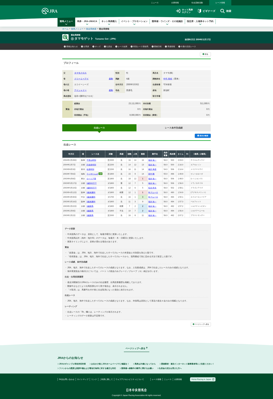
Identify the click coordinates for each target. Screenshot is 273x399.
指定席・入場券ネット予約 (200, 21)
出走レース (99, 127)
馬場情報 (171, 46)
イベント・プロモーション (134, 21)
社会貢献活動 (197, 3)
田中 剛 (151, 174)
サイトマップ (82, 379)
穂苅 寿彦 (152, 169)
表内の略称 (204, 136)
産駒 (111, 79)
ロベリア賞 (91, 179)
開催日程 (158, 46)
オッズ (98, 46)
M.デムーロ (153, 192)
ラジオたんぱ (92, 174)
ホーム (65, 29)
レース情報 (220, 3)
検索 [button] (228, 11)
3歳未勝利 (91, 192)
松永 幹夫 (152, 188)
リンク (94, 379)
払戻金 (109, 46)
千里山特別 (91, 160)
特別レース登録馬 (140, 46)
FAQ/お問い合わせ (66, 379)
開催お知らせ (72, 46)
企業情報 (175, 3)
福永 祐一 (152, 160)
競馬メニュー (66, 21)
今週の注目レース (188, 46)
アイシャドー (80, 90)
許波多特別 (91, 165)
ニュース (155, 3)
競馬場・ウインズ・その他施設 (167, 21)
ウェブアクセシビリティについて (129, 379)
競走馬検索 (91, 29)
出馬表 (86, 46)
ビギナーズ (209, 11)
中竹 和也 (167, 79)
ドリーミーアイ (81, 79)
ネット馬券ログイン (187, 11)
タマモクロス (80, 73)
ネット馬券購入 (109, 21)
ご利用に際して (106, 379)
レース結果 (122, 46)
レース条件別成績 (174, 127)
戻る (206, 54)
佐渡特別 (90, 169)
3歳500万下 (92, 183)
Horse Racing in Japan (201, 379)
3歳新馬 (90, 206)
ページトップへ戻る (202, 324)
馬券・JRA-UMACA (87, 21)
